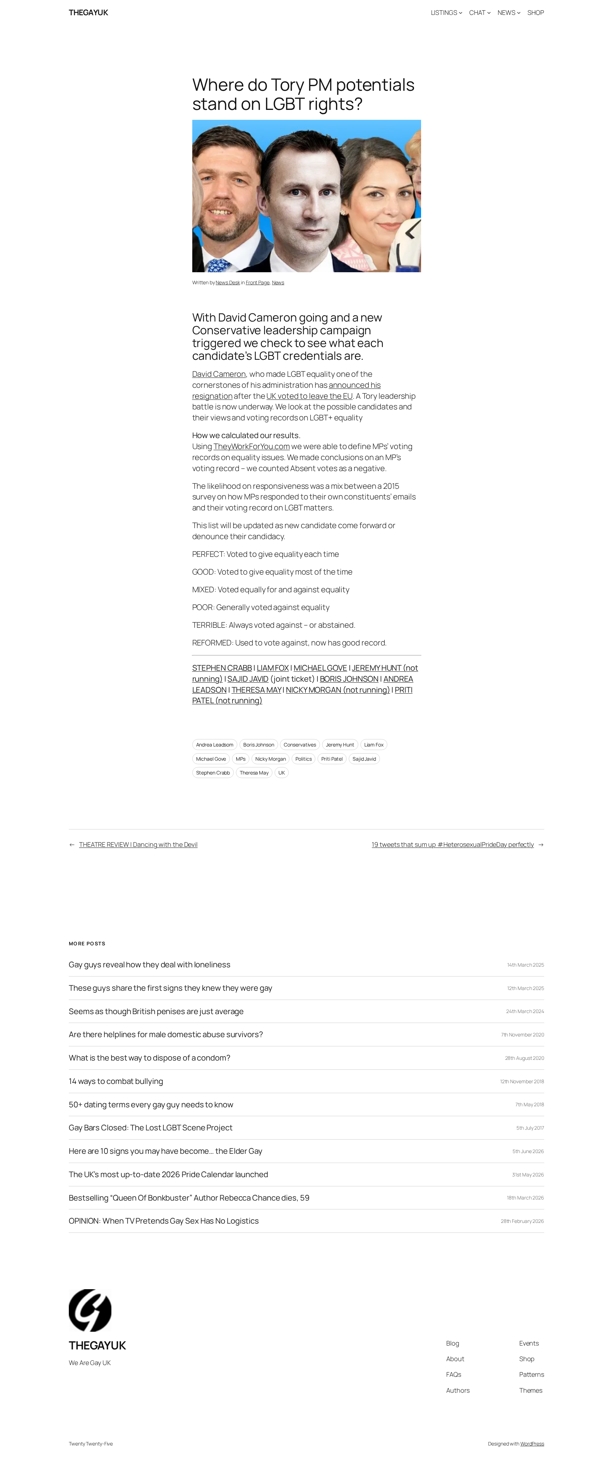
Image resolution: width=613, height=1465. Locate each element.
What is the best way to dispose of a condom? (150, 1057)
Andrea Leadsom (215, 744)
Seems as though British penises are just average (156, 1011)
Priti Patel (332, 758)
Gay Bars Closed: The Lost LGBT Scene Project (151, 1127)
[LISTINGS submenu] (461, 13)
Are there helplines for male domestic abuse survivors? (166, 1034)
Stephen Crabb (213, 772)
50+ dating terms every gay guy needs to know (151, 1104)
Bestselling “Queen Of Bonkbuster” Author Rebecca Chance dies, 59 (189, 1197)
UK (281, 772)
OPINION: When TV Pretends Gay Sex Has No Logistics (164, 1221)
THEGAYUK (88, 12)
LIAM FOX (273, 667)
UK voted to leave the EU (309, 396)
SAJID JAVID (248, 678)
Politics (303, 758)
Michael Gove (211, 758)
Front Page (258, 282)
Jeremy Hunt (340, 744)
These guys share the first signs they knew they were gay (170, 988)
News (278, 282)
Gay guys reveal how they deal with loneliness (150, 964)
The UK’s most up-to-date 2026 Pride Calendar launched (168, 1174)
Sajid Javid (364, 758)
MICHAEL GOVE (320, 667)
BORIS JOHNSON (349, 678)
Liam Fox (373, 744)
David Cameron (219, 374)
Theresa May (254, 772)
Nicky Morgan (270, 758)
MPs (240, 758)
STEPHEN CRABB (222, 667)
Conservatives (300, 744)
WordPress (532, 1443)
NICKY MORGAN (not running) (338, 689)
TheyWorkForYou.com (252, 446)
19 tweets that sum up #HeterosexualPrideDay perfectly (453, 844)
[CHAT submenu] (489, 13)
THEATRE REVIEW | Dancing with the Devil (138, 844)
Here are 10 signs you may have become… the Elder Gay (166, 1151)
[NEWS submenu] (519, 13)
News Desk (228, 282)
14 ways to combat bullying (116, 1081)
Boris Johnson (258, 744)
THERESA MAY (256, 689)
